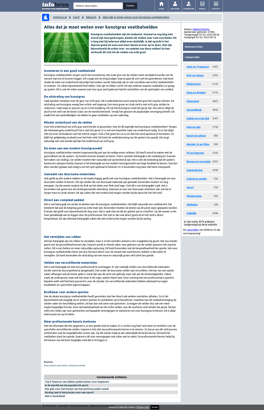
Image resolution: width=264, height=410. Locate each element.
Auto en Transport (198, 66)
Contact (216, 9)
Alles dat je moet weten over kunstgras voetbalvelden (136, 17)
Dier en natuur (195, 75)
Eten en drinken (196, 92)
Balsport (91, 17)
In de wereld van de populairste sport (66, 385)
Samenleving (194, 170)
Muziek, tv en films (198, 144)
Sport (76, 17)
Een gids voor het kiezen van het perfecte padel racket (77, 389)
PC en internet (195, 153)
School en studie (197, 178)
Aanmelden (188, 9)
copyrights (193, 229)
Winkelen (192, 204)
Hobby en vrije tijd (198, 118)
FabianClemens (201, 29)
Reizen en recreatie (199, 161)
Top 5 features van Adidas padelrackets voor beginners (77, 381)
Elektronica (194, 84)
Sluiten (154, 407)
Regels (202, 9)
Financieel (193, 101)
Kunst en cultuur (196, 135)
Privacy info (142, 407)
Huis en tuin (194, 127)
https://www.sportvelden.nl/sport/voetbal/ (64, 365)
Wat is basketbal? (55, 396)
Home (161, 9)
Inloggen (175, 9)
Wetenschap (194, 196)
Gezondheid (194, 109)
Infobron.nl (60, 17)
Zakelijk (191, 213)
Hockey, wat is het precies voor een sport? (69, 392)
